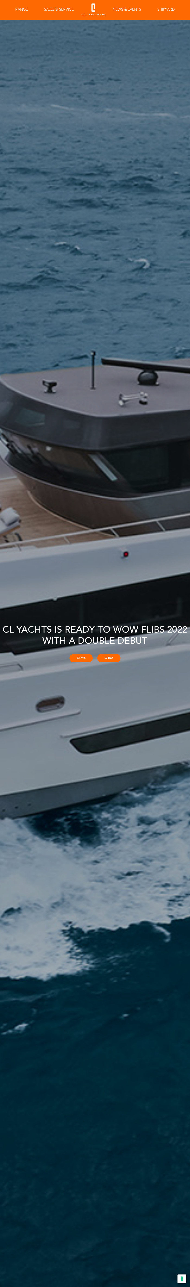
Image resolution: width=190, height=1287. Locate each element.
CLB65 (109, 658)
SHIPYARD (166, 10)
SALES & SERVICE (59, 10)
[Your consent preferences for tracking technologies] (181, 1278)
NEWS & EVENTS (127, 10)
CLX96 (81, 658)
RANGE (21, 10)
